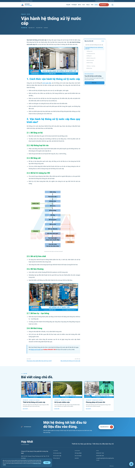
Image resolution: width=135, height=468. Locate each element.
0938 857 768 (100, 453)
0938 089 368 (100, 455)
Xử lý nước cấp (57, 455)
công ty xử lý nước (36, 349)
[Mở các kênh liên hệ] (131, 464)
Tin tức (96, 4)
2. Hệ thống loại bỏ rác (90, 53)
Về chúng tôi (74, 4)
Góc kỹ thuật (78, 455)
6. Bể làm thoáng (89, 62)
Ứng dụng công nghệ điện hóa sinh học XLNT (39, 361)
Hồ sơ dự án (56, 458)
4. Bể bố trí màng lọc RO (90, 58)
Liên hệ (76, 458)
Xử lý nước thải (57, 453)
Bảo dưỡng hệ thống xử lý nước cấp (70, 361)
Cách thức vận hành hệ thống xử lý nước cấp (94, 44)
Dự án (83, 4)
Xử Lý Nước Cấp (24, 27)
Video (92, 4)
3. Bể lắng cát (88, 55)
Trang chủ (68, 4)
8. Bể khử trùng (89, 68)
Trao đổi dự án (103, 4)
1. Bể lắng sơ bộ (89, 51)
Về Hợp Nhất (78, 453)
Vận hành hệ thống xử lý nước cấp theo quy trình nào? (94, 48)
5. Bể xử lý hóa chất (90, 60)
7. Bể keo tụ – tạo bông (90, 66)
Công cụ (88, 4)
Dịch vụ (79, 4)
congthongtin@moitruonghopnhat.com (105, 459)
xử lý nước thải (46, 83)
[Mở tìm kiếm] (112, 4)
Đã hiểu (46, 462)
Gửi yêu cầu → (94, 82)
